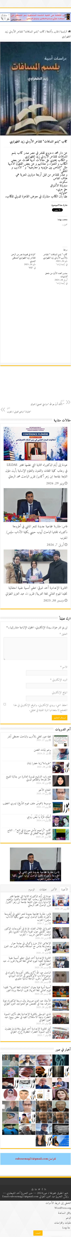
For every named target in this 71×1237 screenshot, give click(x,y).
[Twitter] (39, 1189)
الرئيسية (64, 31)
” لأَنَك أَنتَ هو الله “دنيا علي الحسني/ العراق (47, 402)
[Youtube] (32, 1189)
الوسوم (32, 889)
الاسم (63, 667)
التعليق (63, 634)
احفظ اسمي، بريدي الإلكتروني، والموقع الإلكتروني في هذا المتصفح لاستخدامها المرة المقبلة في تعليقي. (40, 708)
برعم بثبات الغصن (42, 750)
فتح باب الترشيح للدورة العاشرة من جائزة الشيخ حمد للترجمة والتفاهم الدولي (28, 778)
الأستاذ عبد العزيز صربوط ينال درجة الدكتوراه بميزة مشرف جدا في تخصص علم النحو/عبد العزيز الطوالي (27, 1002)
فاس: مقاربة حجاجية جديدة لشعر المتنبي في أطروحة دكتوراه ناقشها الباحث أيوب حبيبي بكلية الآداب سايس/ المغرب (36, 532)
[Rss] (45, 1189)
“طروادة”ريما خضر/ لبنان (39, 763)
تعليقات (42, 889)
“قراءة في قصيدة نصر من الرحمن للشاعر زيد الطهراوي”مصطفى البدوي (23, 257)
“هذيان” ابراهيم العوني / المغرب (19, 410)
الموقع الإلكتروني (59, 692)
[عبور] (35, 17)
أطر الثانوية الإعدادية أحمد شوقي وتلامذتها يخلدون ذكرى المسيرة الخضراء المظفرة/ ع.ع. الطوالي (28, 1030)
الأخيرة (64, 889)
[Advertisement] (35, 325)
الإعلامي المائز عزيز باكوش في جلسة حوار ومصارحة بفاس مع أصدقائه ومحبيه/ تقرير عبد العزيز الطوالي (27, 946)
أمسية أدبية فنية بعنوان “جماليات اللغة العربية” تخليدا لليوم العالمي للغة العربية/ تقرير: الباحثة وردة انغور (27, 989)
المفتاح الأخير (44, 790)
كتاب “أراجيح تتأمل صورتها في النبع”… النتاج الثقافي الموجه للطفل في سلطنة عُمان (29, 832)
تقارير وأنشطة (52, 31)
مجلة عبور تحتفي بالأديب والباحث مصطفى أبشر (29, 736)
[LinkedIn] (36, 1189)
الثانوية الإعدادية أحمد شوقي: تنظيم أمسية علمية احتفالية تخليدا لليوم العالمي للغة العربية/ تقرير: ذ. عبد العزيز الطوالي (36, 591)
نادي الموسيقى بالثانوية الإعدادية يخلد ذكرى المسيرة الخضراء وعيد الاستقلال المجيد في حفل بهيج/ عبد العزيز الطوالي (27, 1017)
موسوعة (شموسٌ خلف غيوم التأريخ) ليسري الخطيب (27, 803)
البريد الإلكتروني (58, 679)
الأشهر (54, 889)
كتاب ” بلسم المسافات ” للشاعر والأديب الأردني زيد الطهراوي (55, 256)
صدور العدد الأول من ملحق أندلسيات (56, 275)
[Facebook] (42, 1189)
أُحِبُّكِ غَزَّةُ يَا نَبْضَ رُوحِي (39, 817)
